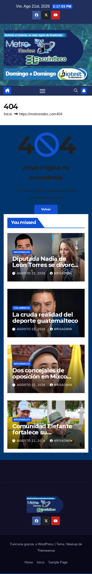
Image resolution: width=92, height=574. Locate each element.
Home (29, 562)
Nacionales (22, 252)
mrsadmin (63, 273)
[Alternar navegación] (42, 90)
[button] (76, 90)
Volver (46, 209)
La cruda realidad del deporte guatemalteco (45, 317)
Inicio (8, 114)
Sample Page (57, 562)
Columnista (22, 308)
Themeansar (46, 550)
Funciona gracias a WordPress (32, 544)
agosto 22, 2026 (31, 273)
